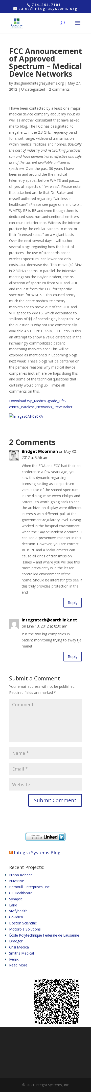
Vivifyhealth (18, 910)
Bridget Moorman (40, 451)
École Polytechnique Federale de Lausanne (44, 935)
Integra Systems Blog (37, 853)
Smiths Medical (21, 953)
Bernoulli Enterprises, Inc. (29, 886)
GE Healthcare (20, 893)
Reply (73, 602)
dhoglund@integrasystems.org (39, 83)
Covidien (16, 917)
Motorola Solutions (25, 929)
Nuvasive (16, 880)
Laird (13, 905)
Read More (18, 965)
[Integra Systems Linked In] (45, 839)
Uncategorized (33, 89)
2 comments (59, 89)
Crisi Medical (19, 947)
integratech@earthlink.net (49, 620)
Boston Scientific (23, 923)
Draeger (15, 941)
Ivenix (13, 959)
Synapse (16, 899)
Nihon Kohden (21, 875)
